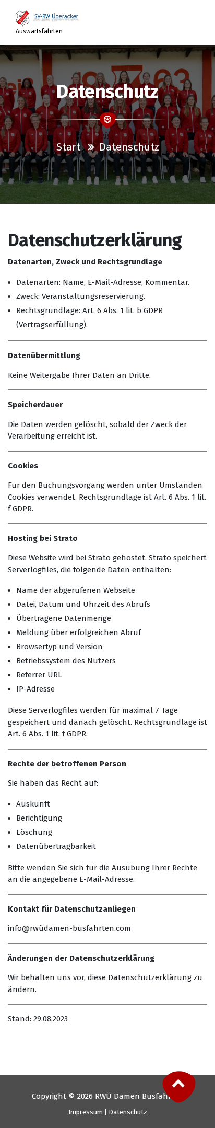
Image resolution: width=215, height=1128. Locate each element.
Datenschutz (128, 1112)
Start (68, 147)
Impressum (85, 1112)
